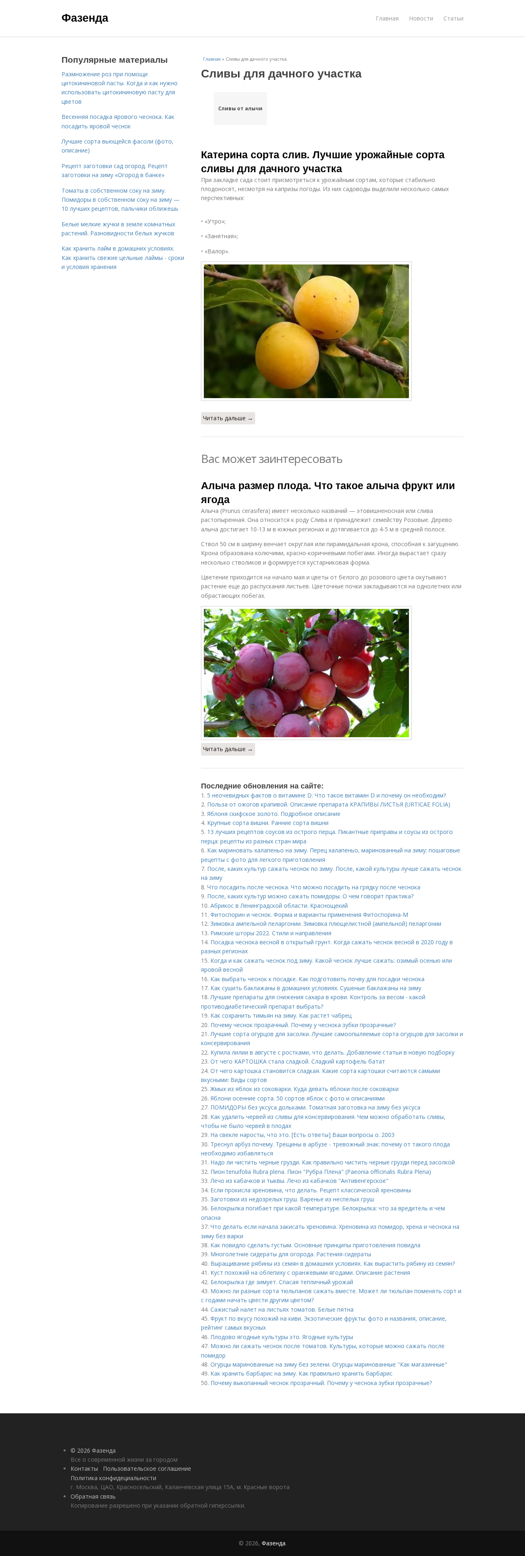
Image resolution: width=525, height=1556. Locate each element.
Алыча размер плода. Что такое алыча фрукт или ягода (328, 492)
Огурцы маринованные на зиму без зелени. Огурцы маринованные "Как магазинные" (328, 1364)
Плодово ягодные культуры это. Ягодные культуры (281, 1337)
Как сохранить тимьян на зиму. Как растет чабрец (281, 1015)
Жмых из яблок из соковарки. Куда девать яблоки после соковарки (304, 1089)
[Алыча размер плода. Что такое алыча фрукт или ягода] (332, 673)
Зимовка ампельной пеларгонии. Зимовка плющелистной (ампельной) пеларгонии (325, 923)
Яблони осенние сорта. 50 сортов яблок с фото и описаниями (297, 1098)
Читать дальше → (228, 418)
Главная (387, 18)
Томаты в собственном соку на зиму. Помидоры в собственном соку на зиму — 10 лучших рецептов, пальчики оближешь (121, 200)
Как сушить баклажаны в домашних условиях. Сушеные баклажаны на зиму (315, 988)
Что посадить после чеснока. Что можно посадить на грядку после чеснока (313, 887)
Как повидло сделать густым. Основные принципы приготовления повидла (315, 1245)
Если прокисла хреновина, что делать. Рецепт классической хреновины (310, 1190)
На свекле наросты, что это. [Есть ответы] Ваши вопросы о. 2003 (302, 1135)
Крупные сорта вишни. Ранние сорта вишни (268, 823)
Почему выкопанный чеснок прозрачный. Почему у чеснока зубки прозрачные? (321, 1383)
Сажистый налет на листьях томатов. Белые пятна (282, 1309)
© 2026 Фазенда (93, 1450)
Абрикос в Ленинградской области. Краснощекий (279, 905)
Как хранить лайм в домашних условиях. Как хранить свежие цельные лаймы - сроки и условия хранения (123, 257)
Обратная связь (93, 1496)
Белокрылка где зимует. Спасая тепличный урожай (281, 1282)
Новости (421, 18)
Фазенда (85, 17)
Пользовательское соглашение (147, 1468)
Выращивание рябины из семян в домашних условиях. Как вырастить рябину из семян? (332, 1263)
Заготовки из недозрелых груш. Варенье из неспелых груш (292, 1199)
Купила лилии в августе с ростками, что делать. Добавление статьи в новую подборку (332, 1052)
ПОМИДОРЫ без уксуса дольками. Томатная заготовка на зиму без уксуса (315, 1107)
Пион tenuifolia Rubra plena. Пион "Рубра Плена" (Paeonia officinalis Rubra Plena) (320, 1172)
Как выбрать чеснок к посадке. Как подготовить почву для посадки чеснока (317, 979)
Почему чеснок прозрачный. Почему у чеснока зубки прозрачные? (303, 1025)
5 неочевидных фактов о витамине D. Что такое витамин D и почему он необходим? (326, 795)
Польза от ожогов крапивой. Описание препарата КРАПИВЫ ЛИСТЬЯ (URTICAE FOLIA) (328, 804)
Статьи (453, 18)
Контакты (84, 1468)
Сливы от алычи (240, 108)
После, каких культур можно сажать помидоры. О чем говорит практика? (310, 896)
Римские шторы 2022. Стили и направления (270, 933)
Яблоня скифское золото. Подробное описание (273, 814)
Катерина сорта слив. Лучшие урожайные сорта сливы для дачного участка (323, 161)
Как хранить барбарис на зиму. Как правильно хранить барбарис (301, 1373)
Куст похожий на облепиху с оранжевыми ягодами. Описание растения (310, 1272)
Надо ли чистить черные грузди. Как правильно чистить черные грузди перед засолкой (332, 1162)
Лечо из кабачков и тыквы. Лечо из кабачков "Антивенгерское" (299, 1181)
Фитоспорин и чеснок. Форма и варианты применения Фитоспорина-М (309, 914)
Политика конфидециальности (113, 1478)
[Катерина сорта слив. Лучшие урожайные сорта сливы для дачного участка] (332, 331)
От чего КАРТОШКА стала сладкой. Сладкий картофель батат (297, 1061)
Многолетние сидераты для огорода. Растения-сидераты (290, 1254)
